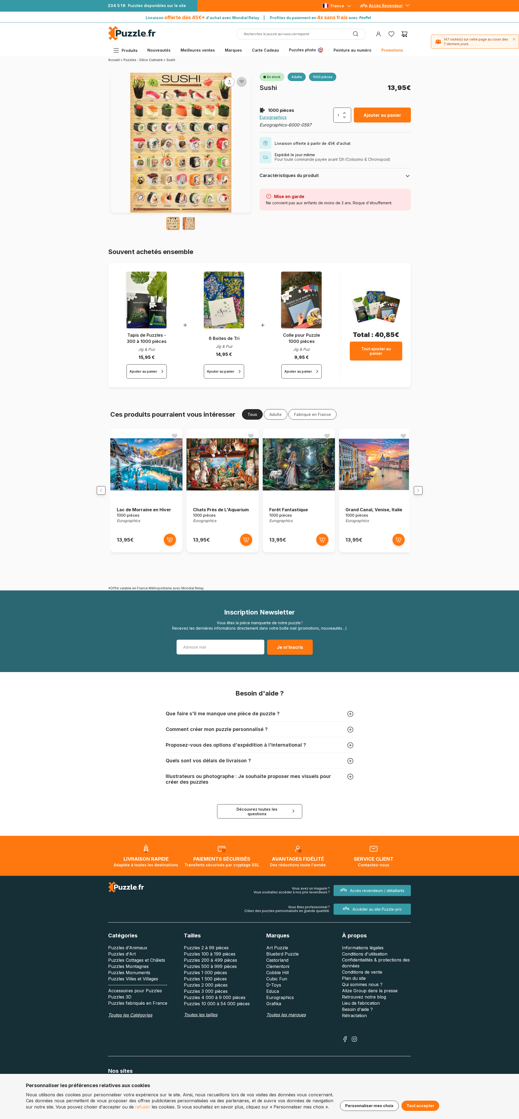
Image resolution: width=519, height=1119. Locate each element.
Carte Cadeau (265, 50)
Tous (252, 414)
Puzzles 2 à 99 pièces (206, 947)
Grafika (273, 1003)
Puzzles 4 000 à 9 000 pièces (214, 997)
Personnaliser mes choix (369, 1105)
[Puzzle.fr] (131, 39)
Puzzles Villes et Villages (133, 978)
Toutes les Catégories (130, 1015)
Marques (233, 50)
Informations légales (363, 947)
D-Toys (273, 985)
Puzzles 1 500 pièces (205, 978)
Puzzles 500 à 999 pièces (210, 966)
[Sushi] (173, 223)
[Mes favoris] (391, 34)
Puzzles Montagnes (128, 966)
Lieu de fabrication (361, 1003)
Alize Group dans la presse (370, 990)
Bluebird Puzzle (282, 954)
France (337, 6)
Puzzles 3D (119, 997)
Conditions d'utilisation (364, 954)
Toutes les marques (286, 1014)
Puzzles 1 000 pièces (205, 972)
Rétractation (354, 1015)
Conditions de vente (362, 972)
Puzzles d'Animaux (127, 947)
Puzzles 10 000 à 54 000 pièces (217, 1003)
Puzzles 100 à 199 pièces (209, 954)
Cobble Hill (277, 972)
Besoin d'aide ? (357, 1009)
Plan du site (354, 978)
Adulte (276, 414)
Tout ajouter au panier (376, 351)
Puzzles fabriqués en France (137, 1003)
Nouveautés (159, 50)
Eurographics (273, 117)
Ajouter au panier (382, 115)
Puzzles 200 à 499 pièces (210, 960)
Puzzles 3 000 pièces (206, 991)
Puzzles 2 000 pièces (206, 985)
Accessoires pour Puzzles (135, 990)
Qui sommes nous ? (362, 984)
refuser (142, 1107)
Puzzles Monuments (129, 972)
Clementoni (277, 966)
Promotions (392, 50)
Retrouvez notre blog (364, 997)
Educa (272, 991)
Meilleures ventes (198, 50)
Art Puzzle (277, 947)
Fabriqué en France (312, 414)
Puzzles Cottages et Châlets (136, 960)
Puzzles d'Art (122, 954)
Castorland (277, 960)
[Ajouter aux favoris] (241, 81)
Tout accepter (420, 1105)
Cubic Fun (276, 978)
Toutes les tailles (200, 1014)
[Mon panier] (404, 34)
